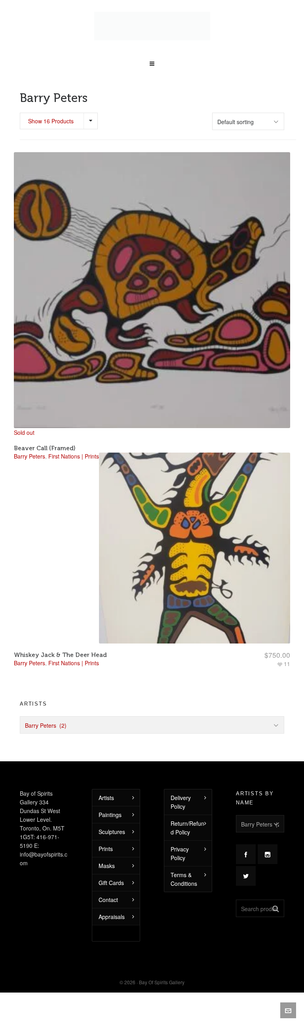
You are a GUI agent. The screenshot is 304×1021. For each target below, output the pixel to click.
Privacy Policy (180, 839)
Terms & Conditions (184, 865)
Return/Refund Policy (187, 814)
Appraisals (112, 903)
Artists (106, 784)
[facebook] (246, 840)
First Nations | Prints (73, 649)
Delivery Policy (181, 788)
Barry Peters (29, 649)
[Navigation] (152, 47)
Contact (108, 886)
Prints (106, 835)
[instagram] (267, 840)
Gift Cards (111, 869)
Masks (107, 852)
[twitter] (246, 862)
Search (275, 894)
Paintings (110, 801)
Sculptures (112, 818)
